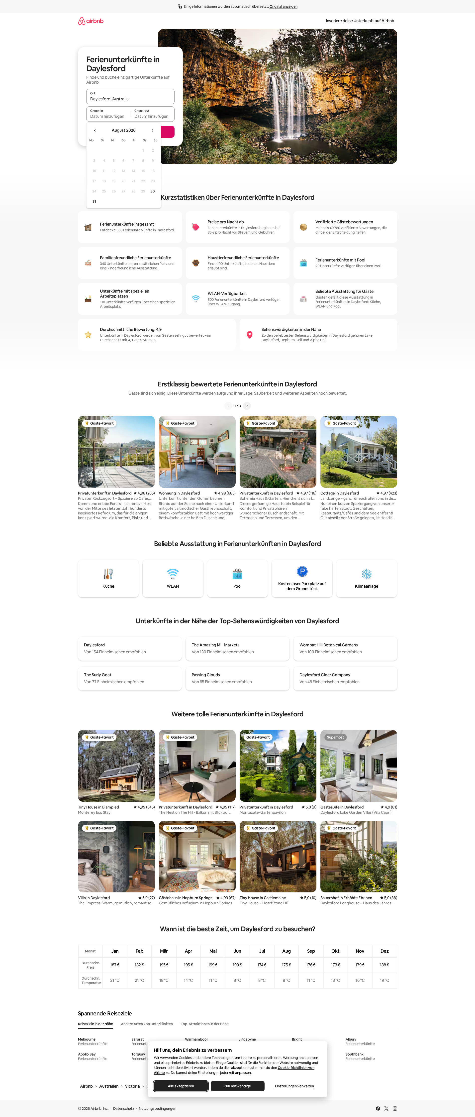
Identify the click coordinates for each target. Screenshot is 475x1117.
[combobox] (130, 99)
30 (153, 191)
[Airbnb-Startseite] (90, 21)
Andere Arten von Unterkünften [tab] (147, 1024)
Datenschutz (123, 1108)
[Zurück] (228, 406)
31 (94, 201)
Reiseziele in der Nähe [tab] (95, 1024)
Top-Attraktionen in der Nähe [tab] (205, 1024)
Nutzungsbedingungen (157, 1108)
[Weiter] (247, 406)
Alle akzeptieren (181, 1086)
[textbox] (108, 116)
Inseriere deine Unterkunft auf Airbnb (360, 20)
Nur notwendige (237, 1086)
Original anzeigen (283, 6)
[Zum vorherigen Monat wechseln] (95, 130)
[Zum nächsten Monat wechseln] (152, 130)
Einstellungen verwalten (294, 1086)
